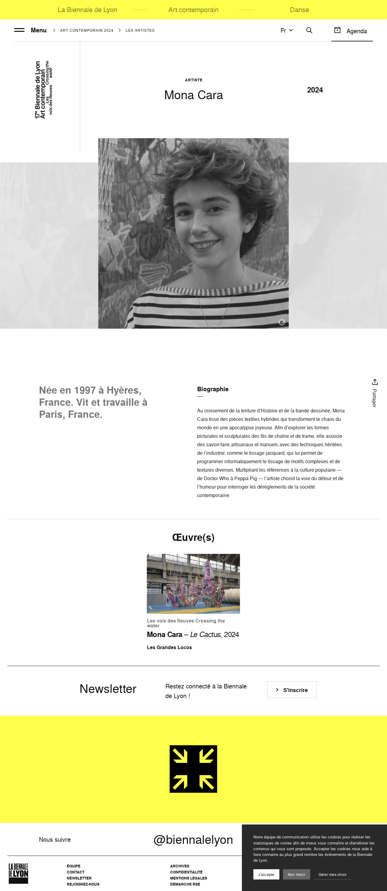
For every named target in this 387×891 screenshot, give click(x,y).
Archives (179, 866)
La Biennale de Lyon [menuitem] (87, 9)
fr (283, 30)
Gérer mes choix (333, 874)
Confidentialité (186, 872)
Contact (75, 872)
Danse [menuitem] (299, 9)
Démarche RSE (185, 884)
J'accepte (266, 874)
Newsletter (79, 878)
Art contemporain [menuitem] (193, 9)
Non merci (296, 874)
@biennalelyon (193, 839)
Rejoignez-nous (83, 884)
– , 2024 (193, 634)
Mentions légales (188, 878)
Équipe (73, 866)
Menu (39, 30)
